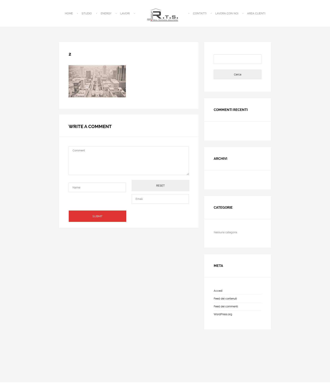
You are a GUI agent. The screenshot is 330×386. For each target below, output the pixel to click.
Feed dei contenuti (225, 298)
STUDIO (87, 13)
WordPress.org (223, 314)
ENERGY (106, 13)
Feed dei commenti (226, 306)
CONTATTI (199, 13)
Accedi (218, 290)
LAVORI (125, 13)
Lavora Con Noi (226, 13)
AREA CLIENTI (256, 13)
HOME (69, 13)
